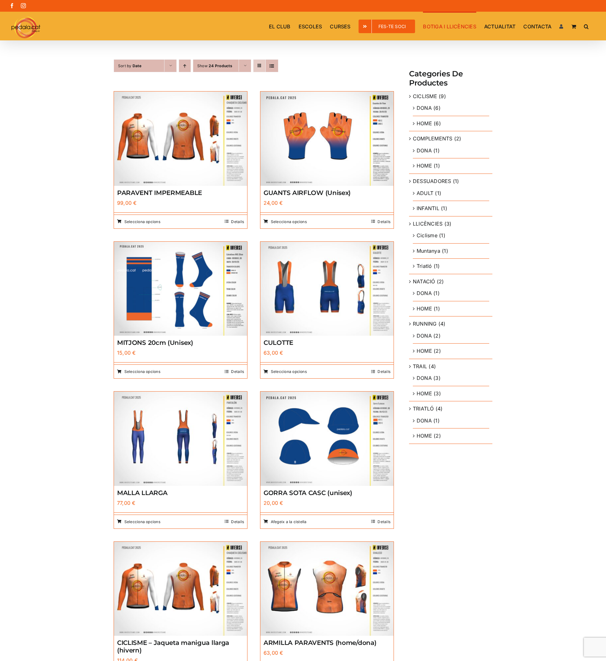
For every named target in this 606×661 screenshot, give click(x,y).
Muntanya (428, 251)
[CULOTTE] (327, 246)
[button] (586, 26)
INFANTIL (428, 208)
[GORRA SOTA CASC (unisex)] (327, 395)
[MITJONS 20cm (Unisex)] (180, 246)
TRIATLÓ (423, 408)
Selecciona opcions (142, 221)
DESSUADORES (432, 181)
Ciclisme (427, 235)
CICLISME (425, 96)
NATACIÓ (424, 281)
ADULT (425, 193)
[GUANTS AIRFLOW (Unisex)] (327, 95)
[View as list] (272, 66)
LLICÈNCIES (428, 224)
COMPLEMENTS (433, 138)
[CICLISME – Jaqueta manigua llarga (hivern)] (180, 546)
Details (237, 221)
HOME (424, 123)
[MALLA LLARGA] (180, 395)
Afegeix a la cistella (289, 521)
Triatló (424, 266)
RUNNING (425, 324)
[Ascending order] (185, 65)
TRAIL (420, 366)
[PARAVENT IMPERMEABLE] (180, 95)
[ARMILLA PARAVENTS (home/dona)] (327, 546)
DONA (424, 108)
